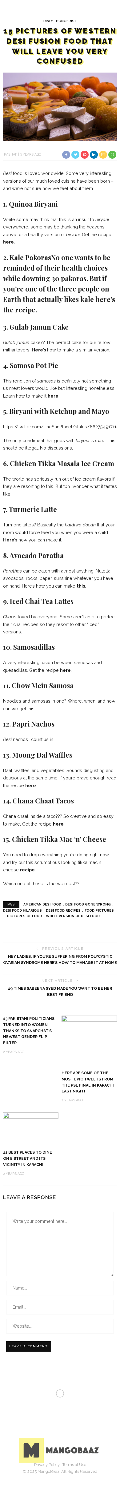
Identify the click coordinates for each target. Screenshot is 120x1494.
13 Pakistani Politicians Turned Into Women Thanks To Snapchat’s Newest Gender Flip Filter (28, 1030)
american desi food (42, 904)
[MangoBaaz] (60, 1450)
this (81, 585)
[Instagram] (67, 1474)
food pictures (99, 911)
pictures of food (24, 916)
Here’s (39, 349)
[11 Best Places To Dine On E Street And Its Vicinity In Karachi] (30, 1128)
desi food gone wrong (88, 904)
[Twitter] (53, 1474)
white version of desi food (73, 916)
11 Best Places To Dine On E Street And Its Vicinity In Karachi (27, 1158)
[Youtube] (80, 1474)
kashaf (10, 155)
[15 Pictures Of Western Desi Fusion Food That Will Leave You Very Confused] (60, 106)
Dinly (48, 21)
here (8, 241)
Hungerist (66, 21)
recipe (27, 869)
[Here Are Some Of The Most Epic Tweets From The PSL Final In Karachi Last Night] (89, 1040)
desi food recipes (63, 911)
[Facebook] (39, 1474)
